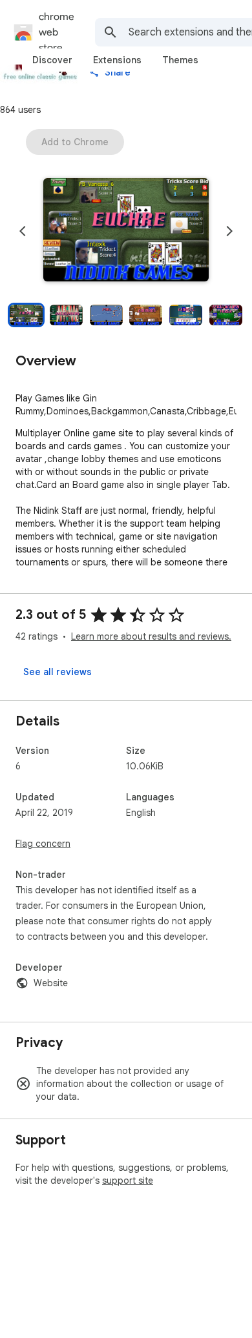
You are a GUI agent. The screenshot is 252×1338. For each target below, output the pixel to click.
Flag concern (43, 843)
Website (51, 983)
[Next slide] (229, 231)
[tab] (52, 60)
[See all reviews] (58, 671)
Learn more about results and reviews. (151, 636)
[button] (126, 231)
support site (127, 1180)
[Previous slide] (23, 231)
